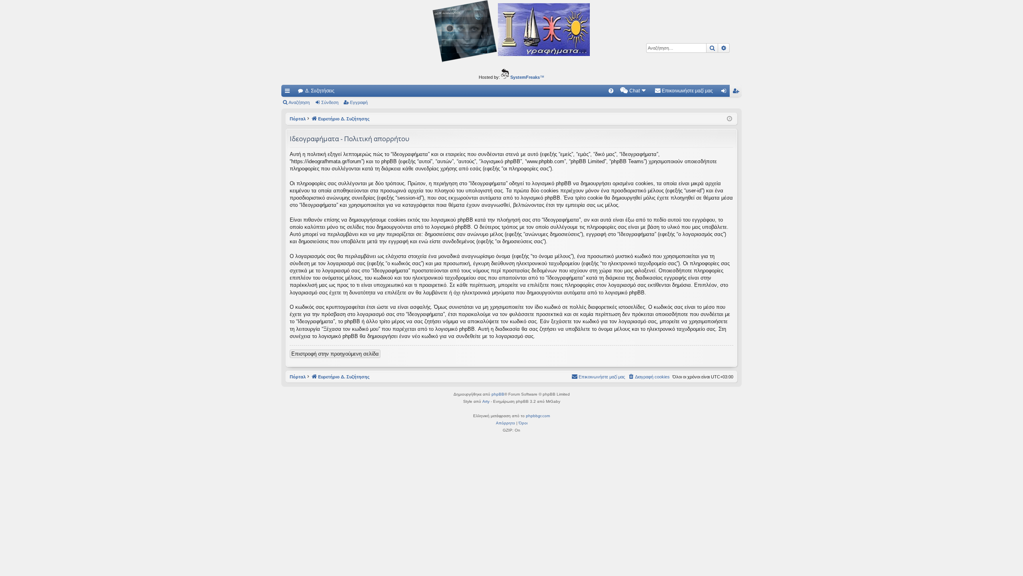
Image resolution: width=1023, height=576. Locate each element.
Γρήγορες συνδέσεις (289, 92)
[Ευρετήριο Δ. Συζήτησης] (511, 32)
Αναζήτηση (299, 102)
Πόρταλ (298, 118)
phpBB (498, 394)
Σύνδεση (329, 102)
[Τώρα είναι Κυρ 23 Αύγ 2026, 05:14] (729, 119)
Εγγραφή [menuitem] (737, 92)
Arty (486, 401)
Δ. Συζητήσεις (319, 91)
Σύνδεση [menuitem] (725, 92)
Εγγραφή (359, 102)
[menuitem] (611, 91)
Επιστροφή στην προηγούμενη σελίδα (335, 354)
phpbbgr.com (538, 416)
